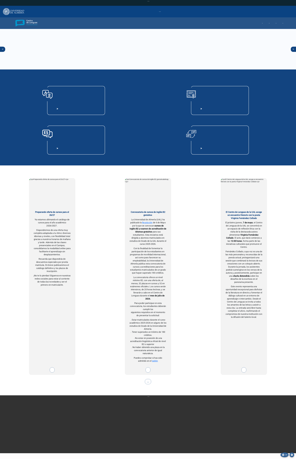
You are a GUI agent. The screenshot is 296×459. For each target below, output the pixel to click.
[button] (19, 23)
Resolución (147, 222)
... (148, 382)
